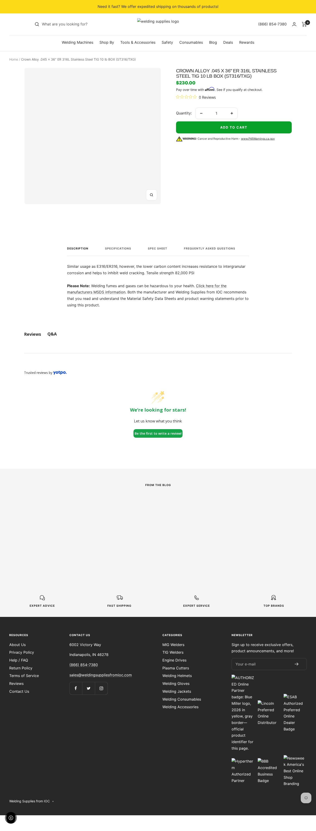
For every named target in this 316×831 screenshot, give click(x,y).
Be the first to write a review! (158, 433)
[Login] (294, 24)
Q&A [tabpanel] (52, 334)
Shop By (106, 42)
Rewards (246, 42)
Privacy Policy (21, 652)
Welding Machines (77, 42)
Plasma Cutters (175, 668)
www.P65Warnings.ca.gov (258, 138)
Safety (167, 42)
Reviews (16, 683)
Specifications (118, 248)
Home (13, 59)
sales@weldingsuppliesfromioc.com (100, 675)
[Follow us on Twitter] (88, 688)
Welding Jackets (176, 691)
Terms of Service (24, 675)
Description (77, 248)
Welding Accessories (180, 707)
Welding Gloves (175, 683)
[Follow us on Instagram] (101, 688)
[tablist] (158, 334)
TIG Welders (172, 652)
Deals (228, 42)
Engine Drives (174, 660)
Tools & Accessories (137, 42)
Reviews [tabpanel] (32, 334)
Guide (121, 512)
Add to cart (233, 127)
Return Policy (20, 668)
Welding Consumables (181, 699)
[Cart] (304, 24)
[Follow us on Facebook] (75, 688)
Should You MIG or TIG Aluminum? (245, 523)
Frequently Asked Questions (209, 248)
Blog (213, 42)
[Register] (296, 664)
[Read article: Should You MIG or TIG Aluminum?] (250, 501)
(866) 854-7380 (83, 664)
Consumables (191, 42)
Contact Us (19, 691)
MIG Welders (173, 644)
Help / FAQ (18, 660)
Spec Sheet (157, 248)
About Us (17, 644)
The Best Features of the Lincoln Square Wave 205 (65, 533)
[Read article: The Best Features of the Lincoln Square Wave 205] (65, 504)
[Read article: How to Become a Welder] (158, 501)
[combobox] (76, 24)
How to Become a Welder (157, 519)
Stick (29, 518)
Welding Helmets (177, 675)
